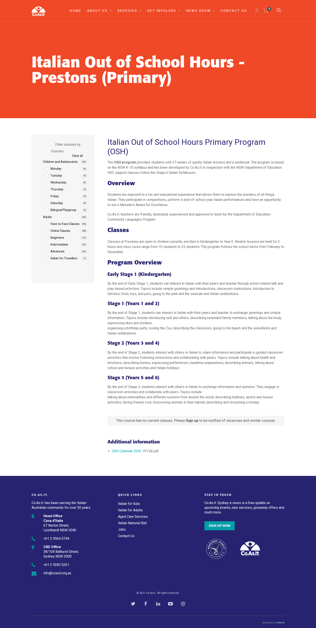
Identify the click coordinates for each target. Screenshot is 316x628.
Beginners (57, 237)
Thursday (57, 189)
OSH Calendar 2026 (126, 451)
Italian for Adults (130, 510)
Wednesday (58, 182)
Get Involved (162, 11)
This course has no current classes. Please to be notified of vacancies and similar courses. (196, 420)
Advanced (57, 251)
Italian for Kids (129, 504)
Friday (55, 196)
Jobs (122, 529)
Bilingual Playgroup (63, 210)
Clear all (77, 155)
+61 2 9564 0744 (56, 538)
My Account (257, 10)
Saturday (57, 203)
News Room (199, 11)
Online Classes (60, 230)
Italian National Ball (132, 523)
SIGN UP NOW (219, 526)
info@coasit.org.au (57, 573)
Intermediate (59, 244)
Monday (56, 168)
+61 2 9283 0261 (56, 565)
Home (75, 11)
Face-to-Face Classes (65, 224)
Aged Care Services (133, 517)
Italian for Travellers (64, 258)
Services (128, 11)
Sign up (192, 420)
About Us (98, 11)
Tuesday (56, 175)
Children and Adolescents (60, 161)
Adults (47, 217)
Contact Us (234, 11)
